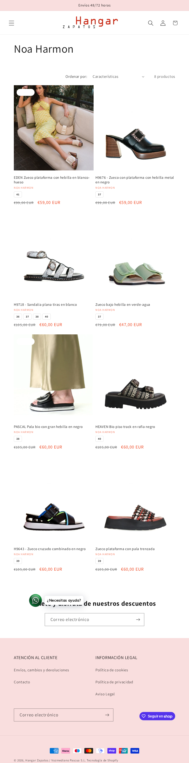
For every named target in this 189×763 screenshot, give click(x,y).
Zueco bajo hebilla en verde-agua (122, 304)
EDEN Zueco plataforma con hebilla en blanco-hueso (52, 179)
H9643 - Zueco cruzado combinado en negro (50, 548)
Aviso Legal (105, 693)
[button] (12, 23)
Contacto (22, 681)
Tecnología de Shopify (102, 760)
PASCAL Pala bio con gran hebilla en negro (48, 426)
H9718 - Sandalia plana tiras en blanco (45, 304)
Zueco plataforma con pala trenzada (125, 548)
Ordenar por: (76, 76)
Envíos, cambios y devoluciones (41, 669)
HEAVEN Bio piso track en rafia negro (125, 426)
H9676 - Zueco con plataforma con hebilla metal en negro (134, 179)
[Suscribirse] (138, 619)
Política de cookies (111, 669)
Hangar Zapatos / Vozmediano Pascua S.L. (55, 760)
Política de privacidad (114, 681)
